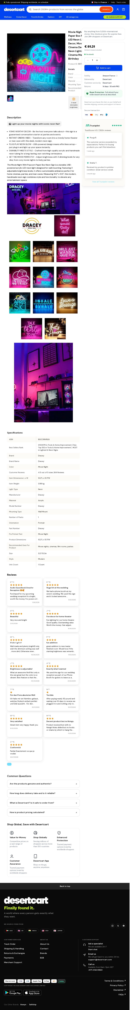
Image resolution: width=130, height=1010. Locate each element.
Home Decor (21, 17)
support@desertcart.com (100, 959)
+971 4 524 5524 (95, 970)
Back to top (65, 886)
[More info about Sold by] (117, 76)
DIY (60, 17)
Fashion (51, 17)
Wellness (8, 17)
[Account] (117, 9)
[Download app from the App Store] (32, 992)
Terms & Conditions (115, 980)
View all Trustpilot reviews (103, 182)
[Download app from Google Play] (13, 992)
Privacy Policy (118, 985)
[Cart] (123, 9)
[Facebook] (123, 925)
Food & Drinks (37, 17)
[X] (118, 925)
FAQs (122, 994)
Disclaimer (119, 990)
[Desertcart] (14, 9)
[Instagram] (112, 925)
